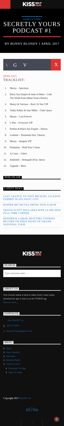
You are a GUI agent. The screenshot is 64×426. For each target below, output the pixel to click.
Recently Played (13, 360)
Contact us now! (13, 364)
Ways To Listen (15, 372)
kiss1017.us (25, 398)
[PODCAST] (9, 76)
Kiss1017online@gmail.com (19, 331)
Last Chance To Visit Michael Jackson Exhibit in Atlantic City (31, 198)
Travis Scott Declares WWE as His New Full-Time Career (32, 211)
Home (8, 348)
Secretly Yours (32, 19)
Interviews (10, 356)
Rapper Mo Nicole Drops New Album (29, 204)
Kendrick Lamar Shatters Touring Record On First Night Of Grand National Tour (29, 221)
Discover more (10, 302)
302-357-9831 (13, 326)
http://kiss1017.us (15, 320)
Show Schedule (13, 352)
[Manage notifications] (56, 419)
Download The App (17, 368)
